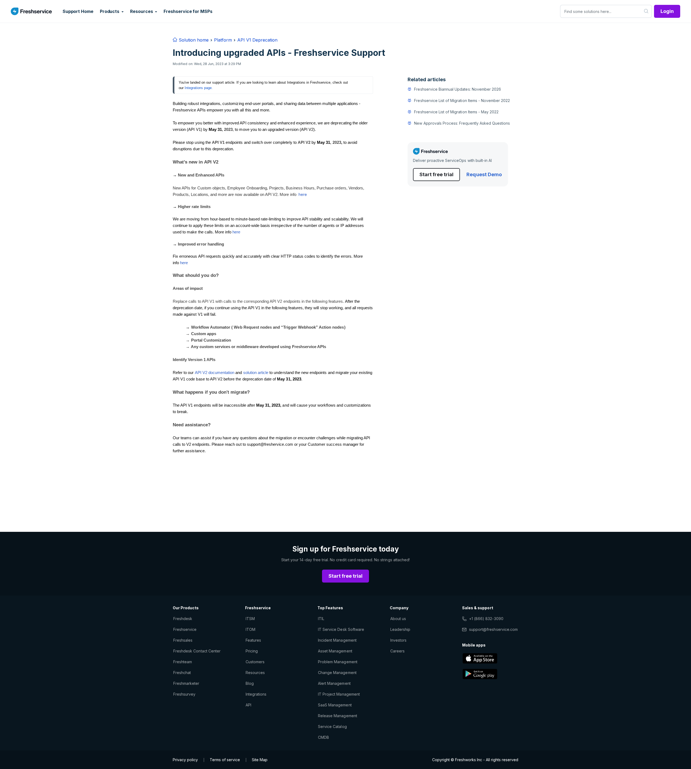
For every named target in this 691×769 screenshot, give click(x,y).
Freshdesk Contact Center (197, 651)
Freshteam (182, 661)
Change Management (337, 672)
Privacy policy (185, 759)
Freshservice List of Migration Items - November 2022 (462, 100)
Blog (250, 683)
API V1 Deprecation (257, 40)
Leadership (400, 629)
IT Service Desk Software (341, 629)
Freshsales (182, 640)
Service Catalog (332, 726)
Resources (255, 672)
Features (253, 640)
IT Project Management (339, 694)
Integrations (256, 694)
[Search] (646, 11)
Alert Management (334, 683)
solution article (256, 372)
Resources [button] (142, 11)
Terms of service (225, 759)
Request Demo (484, 174)
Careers (397, 651)
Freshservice (185, 629)
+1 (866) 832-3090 (486, 618)
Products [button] (110, 11)
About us (398, 618)
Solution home (193, 40)
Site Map (259, 759)
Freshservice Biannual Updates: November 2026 (457, 89)
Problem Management (337, 661)
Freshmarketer (186, 683)
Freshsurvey (184, 694)
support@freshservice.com (493, 629)
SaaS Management (335, 705)
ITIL (321, 618)
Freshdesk (182, 618)
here (303, 194)
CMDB (323, 737)
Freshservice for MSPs (188, 11)
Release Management (337, 715)
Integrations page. (199, 88)
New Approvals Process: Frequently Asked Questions (462, 123)
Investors (398, 640)
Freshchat (182, 672)
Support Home (78, 11)
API (248, 705)
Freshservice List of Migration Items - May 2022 (456, 112)
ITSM (250, 618)
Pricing (252, 651)
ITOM (250, 629)
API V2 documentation (215, 372)
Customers (255, 661)
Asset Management (335, 651)
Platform (223, 40)
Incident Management (337, 640)
